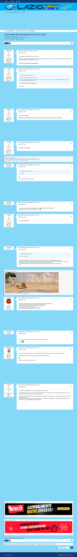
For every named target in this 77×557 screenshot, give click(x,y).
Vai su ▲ (71, 555)
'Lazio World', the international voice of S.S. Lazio (25, 34)
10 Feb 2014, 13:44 (22, 386)
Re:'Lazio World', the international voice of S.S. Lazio (28, 68)
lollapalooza (9, 347)
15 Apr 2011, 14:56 (22, 52)
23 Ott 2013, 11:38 (21, 349)
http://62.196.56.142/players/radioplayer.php (28, 63)
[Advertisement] (38, 22)
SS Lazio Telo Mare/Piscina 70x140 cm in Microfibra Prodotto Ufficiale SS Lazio (22, 159)
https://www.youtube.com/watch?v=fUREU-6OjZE (29, 308)
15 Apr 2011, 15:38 (22, 111)
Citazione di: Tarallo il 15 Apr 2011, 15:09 (27, 171)
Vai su (6, 540)
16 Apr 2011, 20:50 (22, 249)
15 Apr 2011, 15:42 (22, 144)
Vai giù (6, 43)
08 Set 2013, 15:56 (21, 299)
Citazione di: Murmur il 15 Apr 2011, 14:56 (27, 75)
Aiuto (59, 555)
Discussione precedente (9, 38)
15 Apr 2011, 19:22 (22, 204)
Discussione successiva (19, 38)
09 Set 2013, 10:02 (21, 333)
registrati (23, 12)
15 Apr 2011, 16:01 (22, 166)
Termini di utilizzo (64, 555)
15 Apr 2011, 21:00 (22, 217)
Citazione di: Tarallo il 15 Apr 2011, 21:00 (27, 253)
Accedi (19, 12)
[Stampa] (72, 43)
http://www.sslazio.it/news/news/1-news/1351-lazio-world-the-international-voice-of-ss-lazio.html (40, 117)
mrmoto (9, 298)
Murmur (9, 51)
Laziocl (9, 385)
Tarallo (9, 69)
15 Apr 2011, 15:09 (22, 70)
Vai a (56, 547)
